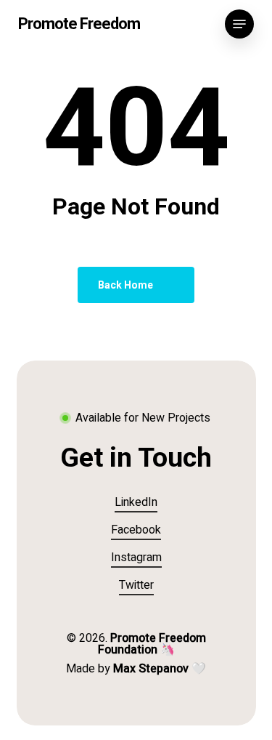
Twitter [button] (136, 585)
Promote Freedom (79, 24)
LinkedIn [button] (136, 502)
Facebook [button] (136, 530)
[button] (239, 24)
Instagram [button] (136, 557)
